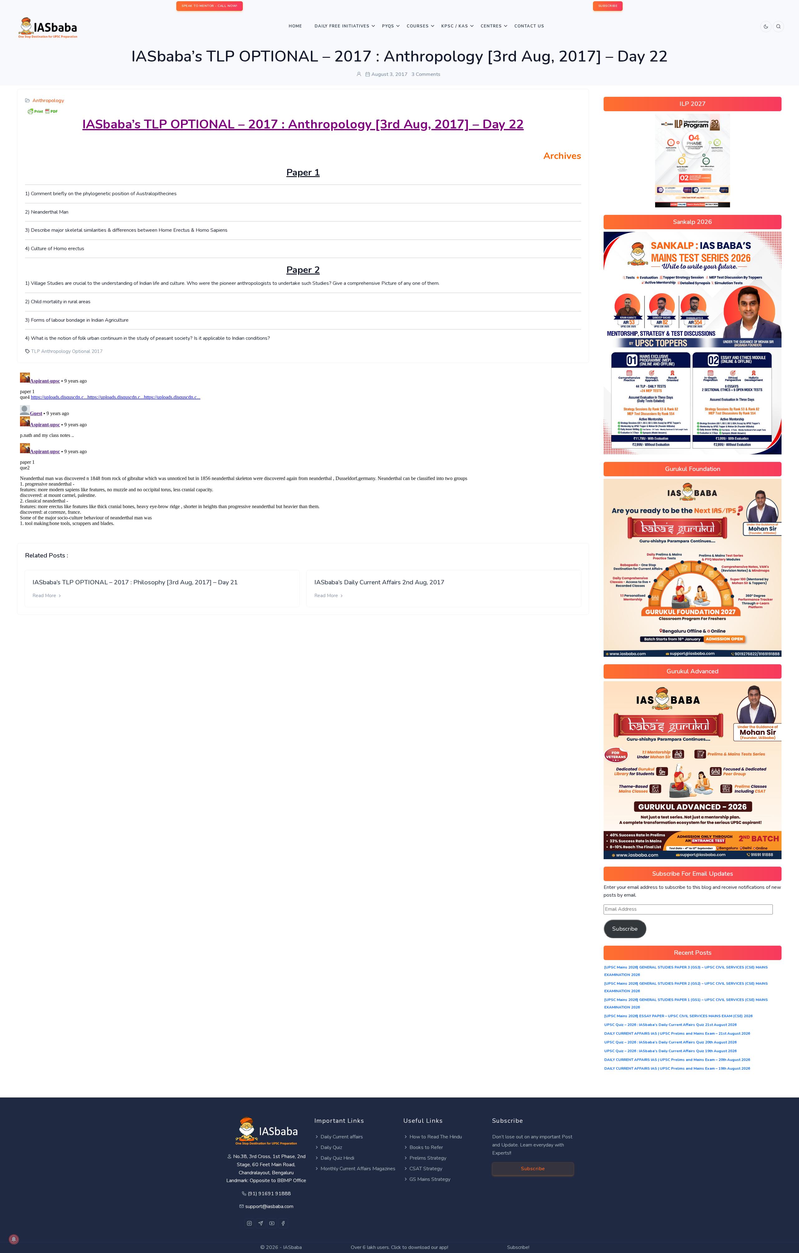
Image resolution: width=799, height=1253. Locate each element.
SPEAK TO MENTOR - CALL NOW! (210, 6)
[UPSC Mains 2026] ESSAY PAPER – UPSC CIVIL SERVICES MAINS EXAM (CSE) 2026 (678, 1015)
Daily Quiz (331, 1147)
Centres (491, 26)
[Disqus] (303, 448)
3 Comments (425, 74)
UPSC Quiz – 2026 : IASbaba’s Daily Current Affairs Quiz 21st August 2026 (670, 1024)
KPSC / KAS (454, 26)
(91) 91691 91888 (269, 1193)
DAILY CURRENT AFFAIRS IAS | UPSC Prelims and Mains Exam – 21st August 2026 (677, 1033)
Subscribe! (518, 1247)
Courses (418, 26)
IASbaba (292, 1247)
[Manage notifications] (14, 1239)
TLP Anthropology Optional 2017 (67, 351)
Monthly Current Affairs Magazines (358, 1168)
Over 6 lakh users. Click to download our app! (399, 1247)
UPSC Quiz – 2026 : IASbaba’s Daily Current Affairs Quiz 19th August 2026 (670, 1050)
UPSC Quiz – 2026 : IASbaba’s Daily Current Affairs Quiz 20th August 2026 (670, 1042)
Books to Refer (426, 1147)
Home (295, 26)
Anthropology (48, 100)
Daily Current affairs (342, 1136)
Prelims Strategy (427, 1158)
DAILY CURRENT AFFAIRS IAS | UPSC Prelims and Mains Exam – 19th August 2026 (677, 1068)
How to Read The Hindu (435, 1136)
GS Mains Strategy (429, 1179)
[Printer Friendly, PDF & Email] (42, 110)
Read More (44, 595)
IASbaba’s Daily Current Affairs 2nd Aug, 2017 (379, 582)
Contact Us (529, 26)
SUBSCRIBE (608, 6)
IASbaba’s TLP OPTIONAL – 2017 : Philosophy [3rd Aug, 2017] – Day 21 (135, 582)
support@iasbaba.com (269, 1206)
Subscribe (625, 929)
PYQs (388, 26)
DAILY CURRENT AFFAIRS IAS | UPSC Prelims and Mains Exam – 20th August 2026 (677, 1059)
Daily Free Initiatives (342, 26)
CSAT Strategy (425, 1168)
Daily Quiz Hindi (337, 1158)
